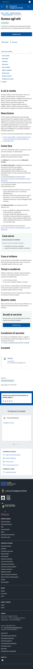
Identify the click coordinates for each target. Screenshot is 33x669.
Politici (2, 532)
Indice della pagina (6, 51)
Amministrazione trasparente (8, 643)
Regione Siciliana (5, 2)
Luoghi (2, 605)
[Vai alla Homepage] (7, 7)
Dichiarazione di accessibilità (8, 651)
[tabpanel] (16, 429)
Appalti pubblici (5, 554)
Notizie (3, 591)
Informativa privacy (6, 646)
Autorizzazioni (4, 556)
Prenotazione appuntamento (8, 636)
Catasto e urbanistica (6, 559)
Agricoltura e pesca (6, 546)
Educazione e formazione (7, 564)
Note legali (4, 648)
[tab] (13, 444)
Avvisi (2, 596)
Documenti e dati (5, 537)
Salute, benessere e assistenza (9, 574)
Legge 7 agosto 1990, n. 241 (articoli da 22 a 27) (16, 137)
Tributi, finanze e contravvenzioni (9, 577)
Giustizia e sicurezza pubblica (8, 566)
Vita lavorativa (5, 582)
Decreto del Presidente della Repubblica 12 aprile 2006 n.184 (16, 140)
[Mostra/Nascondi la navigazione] (2, 7)
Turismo (3, 579)
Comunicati (4, 593)
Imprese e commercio (6, 569)
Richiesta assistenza (6, 641)
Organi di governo (5, 522)
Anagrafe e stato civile (7, 551)
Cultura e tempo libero (7, 561)
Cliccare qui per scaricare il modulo (13, 243)
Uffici (2, 527)
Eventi (2, 607)
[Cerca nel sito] (29, 7)
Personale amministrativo (8, 534)
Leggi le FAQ (4, 633)
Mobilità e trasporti (6, 572)
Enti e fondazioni (5, 529)
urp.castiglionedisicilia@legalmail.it (13, 627)
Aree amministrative (6, 524)
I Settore (10, 358)
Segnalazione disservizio (7, 638)
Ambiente (3, 548)
